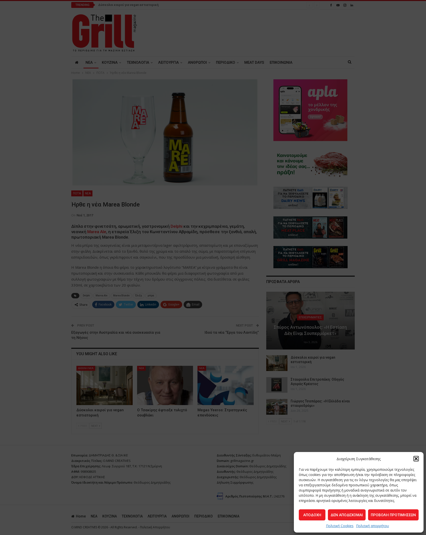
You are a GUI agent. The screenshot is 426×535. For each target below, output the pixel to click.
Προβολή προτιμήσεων (393, 515)
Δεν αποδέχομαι (347, 515)
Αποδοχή (312, 515)
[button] (416, 458)
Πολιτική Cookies (340, 525)
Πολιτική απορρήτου (372, 525)
